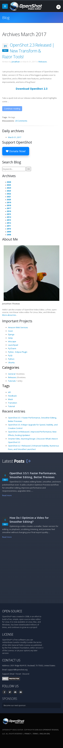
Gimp (10, 338)
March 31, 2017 (14, 137)
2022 (9, 193)
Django (11, 334)
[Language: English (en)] (58, 7)
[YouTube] (20, 692)
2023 (9, 190)
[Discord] (15, 692)
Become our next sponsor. (15, 705)
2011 (9, 225)
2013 (9, 220)
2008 (9, 234)
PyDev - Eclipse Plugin (17, 352)
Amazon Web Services (18, 327)
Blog (5, 17)
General (11, 374)
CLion (10, 331)
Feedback (12, 395)
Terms (35, 734)
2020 (9, 199)
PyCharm (12, 348)
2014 (9, 217)
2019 (9, 202)
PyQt (10, 355)
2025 (9, 185)
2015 (9, 214)
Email (12, 674)
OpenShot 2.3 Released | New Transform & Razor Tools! (28, 50)
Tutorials (12, 381)
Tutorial (11, 406)
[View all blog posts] (28, 461)
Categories (10, 367)
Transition (12, 402)
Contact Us (11, 660)
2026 (9, 182)
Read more (7, 495)
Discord (25, 674)
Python (11, 359)
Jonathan (16, 61)
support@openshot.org (17, 669)
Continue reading (12, 108)
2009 (9, 231)
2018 (9, 205)
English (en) (45, 734)
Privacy (27, 734)
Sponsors (9, 698)
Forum (18, 674)
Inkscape (12, 341)
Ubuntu (11, 362)
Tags (6, 385)
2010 (9, 228)
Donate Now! (16, 151)
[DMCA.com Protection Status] (11, 678)
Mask (10, 399)
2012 (9, 223)
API (9, 392)
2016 (9, 211)
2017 (9, 208)
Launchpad (13, 345)
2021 (9, 196)
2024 (9, 187)
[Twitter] (10, 692)
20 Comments (21, 120)
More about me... (9, 315)
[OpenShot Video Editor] (25, 6)
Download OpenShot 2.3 (31, 88)
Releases (43, 61)
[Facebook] (4, 692)
